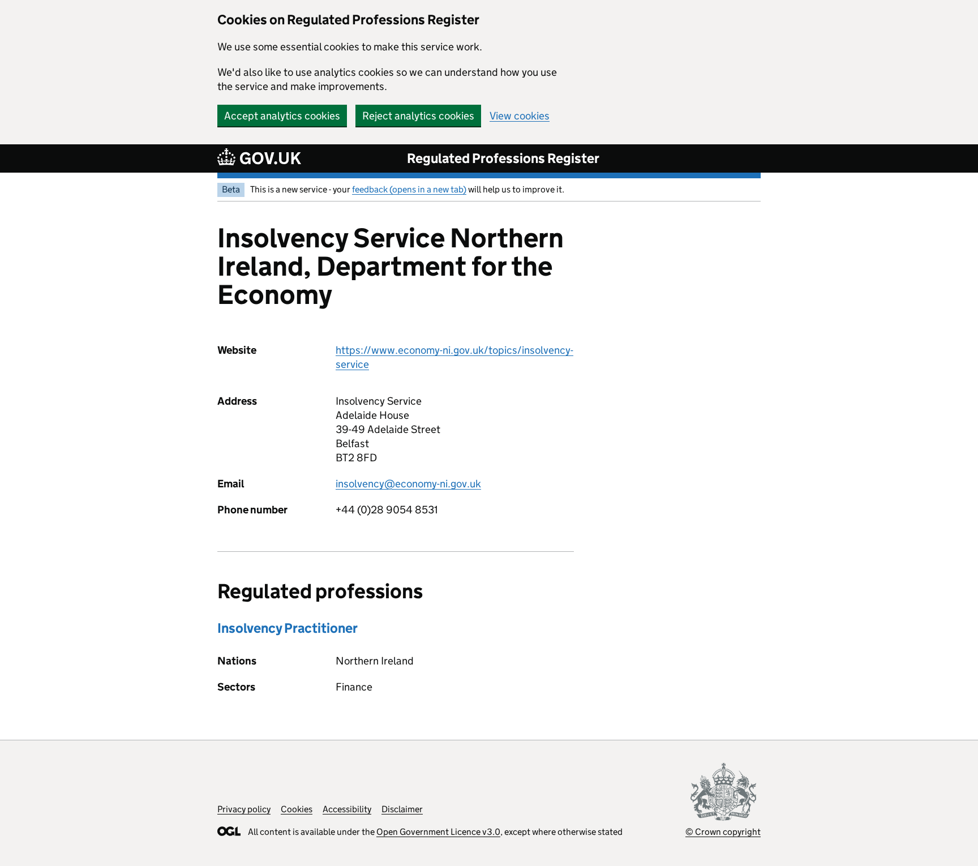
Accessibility (347, 809)
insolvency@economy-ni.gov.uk (408, 483)
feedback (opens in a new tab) (409, 189)
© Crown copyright (723, 831)
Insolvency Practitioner (287, 628)
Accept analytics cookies (282, 115)
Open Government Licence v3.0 (438, 831)
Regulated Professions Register (503, 158)
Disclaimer (402, 809)
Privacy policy (244, 809)
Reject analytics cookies (418, 115)
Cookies (296, 809)
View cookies (520, 115)
